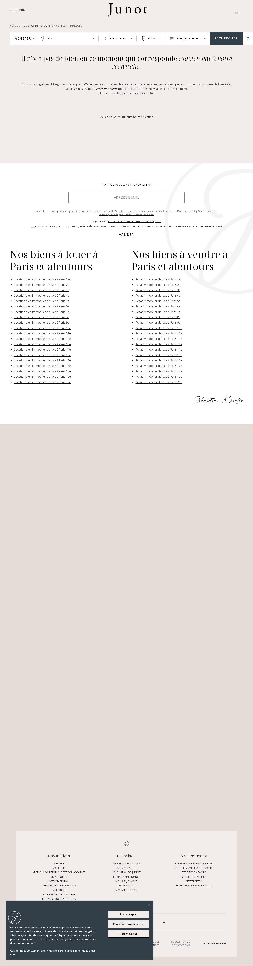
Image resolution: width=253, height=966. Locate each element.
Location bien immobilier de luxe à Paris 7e (41, 312)
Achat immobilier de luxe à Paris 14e (159, 349)
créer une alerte (106, 89)
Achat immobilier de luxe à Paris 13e (159, 344)
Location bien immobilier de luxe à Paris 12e (42, 339)
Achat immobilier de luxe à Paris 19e (159, 376)
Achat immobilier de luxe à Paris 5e (158, 301)
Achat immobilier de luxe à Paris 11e (159, 333)
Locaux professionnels (59, 899)
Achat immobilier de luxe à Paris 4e (158, 295)
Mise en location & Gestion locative (59, 872)
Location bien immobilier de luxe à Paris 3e (41, 290)
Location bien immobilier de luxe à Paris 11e (42, 333)
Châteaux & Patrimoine (59, 885)
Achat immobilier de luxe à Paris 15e (159, 355)
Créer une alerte (194, 877)
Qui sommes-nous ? (126, 863)
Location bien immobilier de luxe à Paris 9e (41, 322)
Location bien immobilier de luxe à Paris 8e (41, 317)
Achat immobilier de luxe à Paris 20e (159, 382)
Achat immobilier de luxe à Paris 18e (159, 371)
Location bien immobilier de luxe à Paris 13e (42, 344)
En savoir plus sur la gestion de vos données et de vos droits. (126, 214)
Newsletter (194, 881)
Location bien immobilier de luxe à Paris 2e (41, 285)
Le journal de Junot (126, 872)
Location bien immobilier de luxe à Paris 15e (42, 355)
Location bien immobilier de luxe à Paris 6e (41, 306)
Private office (59, 877)
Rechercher (226, 38)
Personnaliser (129, 933)
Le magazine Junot (126, 877)
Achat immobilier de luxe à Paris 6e (158, 306)
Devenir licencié (126, 890)
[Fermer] (149, 905)
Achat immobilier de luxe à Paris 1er (158, 279)
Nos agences (126, 868)
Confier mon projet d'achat (194, 868)
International (59, 881)
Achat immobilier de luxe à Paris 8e (158, 317)
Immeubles (59, 890)
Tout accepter (129, 914)
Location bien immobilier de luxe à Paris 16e (42, 360)
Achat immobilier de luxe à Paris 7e (158, 312)
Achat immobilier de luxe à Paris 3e (158, 290)
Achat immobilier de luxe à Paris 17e (159, 366)
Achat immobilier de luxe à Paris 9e (158, 322)
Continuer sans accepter (128, 924)
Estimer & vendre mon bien (194, 863)
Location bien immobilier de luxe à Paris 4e (41, 295)
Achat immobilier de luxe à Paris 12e (159, 339)
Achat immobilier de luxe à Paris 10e (159, 328)
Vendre (59, 863)
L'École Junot (126, 885)
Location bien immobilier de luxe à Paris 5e (41, 301)
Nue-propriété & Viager (59, 894)
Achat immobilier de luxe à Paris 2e (158, 285)
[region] (79, 930)
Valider (126, 234)
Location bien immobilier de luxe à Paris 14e (42, 349)
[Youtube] (164, 922)
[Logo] (127, 10)
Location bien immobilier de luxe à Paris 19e (42, 376)
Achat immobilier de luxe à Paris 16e (159, 360)
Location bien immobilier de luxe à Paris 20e (42, 382)
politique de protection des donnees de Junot (134, 221)
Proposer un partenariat (194, 885)
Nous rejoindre (126, 881)
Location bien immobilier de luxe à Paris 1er (42, 279)
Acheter (59, 868)
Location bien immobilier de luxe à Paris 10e (42, 328)
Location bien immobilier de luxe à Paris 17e (42, 366)
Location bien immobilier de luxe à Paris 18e (42, 371)
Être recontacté (194, 872)
